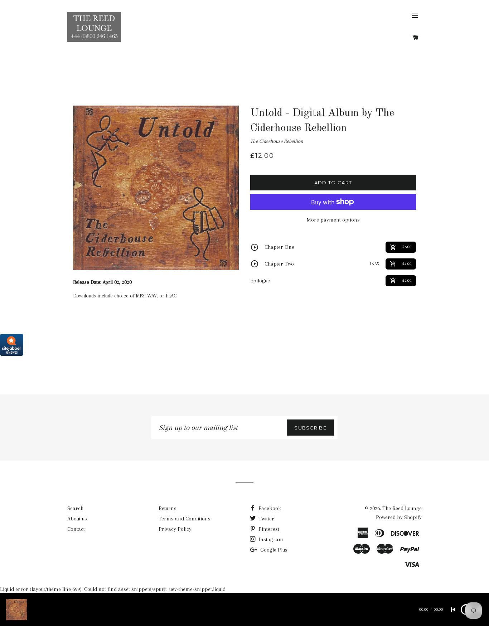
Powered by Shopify (399, 517)
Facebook (269, 508)
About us (77, 518)
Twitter (265, 518)
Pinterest (268, 529)
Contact (76, 529)
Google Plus (273, 550)
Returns (167, 508)
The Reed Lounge (402, 508)
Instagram (270, 539)
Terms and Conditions (184, 518)
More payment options (333, 220)
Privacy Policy (175, 529)
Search (75, 508)
